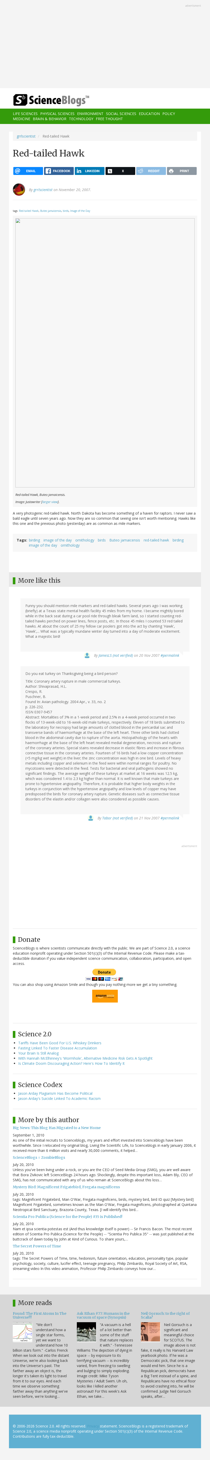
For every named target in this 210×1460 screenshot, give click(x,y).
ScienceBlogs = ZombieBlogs (39, 1157)
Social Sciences (121, 113)
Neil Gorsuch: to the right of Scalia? (165, 1315)
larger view (50, 502)
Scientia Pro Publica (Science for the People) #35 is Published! (67, 1216)
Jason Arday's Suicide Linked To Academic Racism (59, 1098)
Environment (90, 113)
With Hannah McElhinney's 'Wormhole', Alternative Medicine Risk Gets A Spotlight (85, 1058)
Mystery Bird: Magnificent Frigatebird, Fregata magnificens (66, 1187)
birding (34, 540)
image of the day (58, 540)
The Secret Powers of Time (37, 1246)
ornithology (84, 540)
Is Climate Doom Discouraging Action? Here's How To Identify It (71, 1063)
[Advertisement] (105, 44)
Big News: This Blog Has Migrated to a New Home (57, 1127)
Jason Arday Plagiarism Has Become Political (55, 1093)
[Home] (43, 100)
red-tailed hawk (156, 540)
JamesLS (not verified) (116, 655)
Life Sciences (25, 113)
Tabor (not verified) (117, 818)
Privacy (93, 1426)
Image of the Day (80, 211)
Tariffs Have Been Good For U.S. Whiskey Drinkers (59, 1042)
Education (149, 113)
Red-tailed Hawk (29, 211)
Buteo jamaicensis (50, 211)
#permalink (170, 655)
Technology (81, 118)
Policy (168, 113)
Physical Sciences (57, 113)
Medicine (21, 118)
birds (66, 211)
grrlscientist (26, 136)
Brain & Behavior (49, 118)
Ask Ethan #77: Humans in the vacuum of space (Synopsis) (103, 1315)
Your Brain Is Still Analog (38, 1053)
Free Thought (109, 118)
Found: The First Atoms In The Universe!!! (39, 1315)
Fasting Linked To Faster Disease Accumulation (57, 1048)
